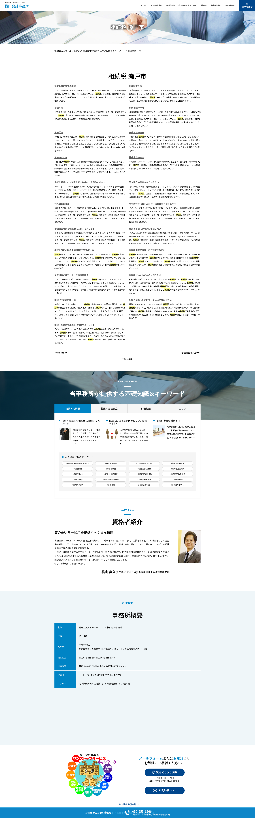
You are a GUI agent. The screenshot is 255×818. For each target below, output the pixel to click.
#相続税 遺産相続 (177, 468)
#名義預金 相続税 (177, 463)
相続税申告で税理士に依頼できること (147, 250)
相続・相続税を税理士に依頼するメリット (74, 324)
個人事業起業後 (61, 203)
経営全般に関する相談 (65, 86)
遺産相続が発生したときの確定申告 (71, 275)
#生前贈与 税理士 (177, 485)
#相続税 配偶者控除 (144, 474)
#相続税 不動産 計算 (177, 474)
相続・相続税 (72, 408)
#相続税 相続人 (77, 485)
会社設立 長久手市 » (191, 352)
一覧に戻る (127, 358)
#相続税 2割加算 (144, 485)
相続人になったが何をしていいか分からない (150, 299)
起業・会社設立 (109, 408)
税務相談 (146, 408)
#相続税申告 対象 (144, 468)
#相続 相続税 (77, 479)
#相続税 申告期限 (144, 479)
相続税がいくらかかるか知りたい (145, 275)
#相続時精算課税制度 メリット (77, 463)
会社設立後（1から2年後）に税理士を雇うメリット (153, 203)
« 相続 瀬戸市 (60, 352)
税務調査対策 (135, 86)
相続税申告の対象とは (65, 299)
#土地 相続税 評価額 (144, 463)
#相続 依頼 (77, 468)
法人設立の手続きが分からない (144, 182)
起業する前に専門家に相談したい (145, 228)
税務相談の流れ (136, 132)
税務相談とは (60, 157)
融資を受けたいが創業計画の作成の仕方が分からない (79, 182)
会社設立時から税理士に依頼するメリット (74, 228)
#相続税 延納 (177, 479)
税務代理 (58, 132)
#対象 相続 (111, 485)
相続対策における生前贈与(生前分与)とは (74, 250)
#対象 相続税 (111, 468)
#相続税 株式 (77, 474)
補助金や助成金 (136, 157)
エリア (182, 408)
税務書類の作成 (136, 107)
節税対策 (58, 107)
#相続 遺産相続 (111, 463)
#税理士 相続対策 (111, 474)
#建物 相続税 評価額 (111, 479)
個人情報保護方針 (127, 804)
